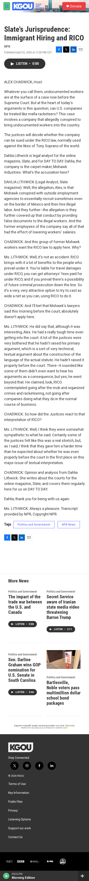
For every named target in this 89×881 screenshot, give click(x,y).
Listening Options (19, 819)
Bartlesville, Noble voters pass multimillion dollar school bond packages (64, 693)
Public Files (15, 801)
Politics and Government (34, 524)
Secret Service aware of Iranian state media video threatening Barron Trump (63, 607)
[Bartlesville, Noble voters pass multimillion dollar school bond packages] (64, 659)
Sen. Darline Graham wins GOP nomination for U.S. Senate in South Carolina (24, 670)
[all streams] (83, 876)
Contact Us (15, 837)
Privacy (13, 810)
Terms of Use (17, 784)
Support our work (19, 828)
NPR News (69, 524)
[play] (6, 876)
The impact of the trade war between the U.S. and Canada (25, 604)
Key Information (18, 792)
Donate (76, 6)
